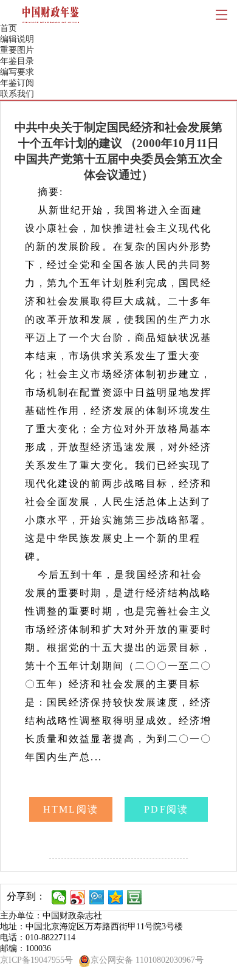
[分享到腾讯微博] (97, 897)
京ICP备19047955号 (36, 960)
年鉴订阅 (17, 83)
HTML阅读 (70, 809)
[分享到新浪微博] (78, 897)
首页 (8, 28)
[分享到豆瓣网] (134, 897)
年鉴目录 (17, 61)
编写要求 (17, 72)
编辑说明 (17, 39)
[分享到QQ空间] (115, 897)
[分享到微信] (59, 897)
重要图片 (17, 50)
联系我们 (17, 93)
